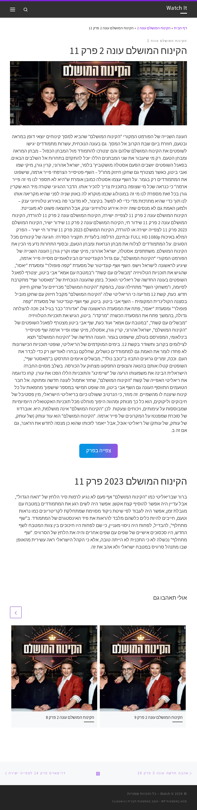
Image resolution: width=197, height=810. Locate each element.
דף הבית (180, 28)
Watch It (167, 794)
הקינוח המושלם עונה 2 (154, 28)
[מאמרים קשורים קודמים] (28, 612)
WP (163, 801)
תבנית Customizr (124, 801)
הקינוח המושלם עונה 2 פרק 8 (70, 717)
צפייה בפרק (98, 450)
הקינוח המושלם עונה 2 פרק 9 (158, 717)
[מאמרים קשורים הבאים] (16, 612)
